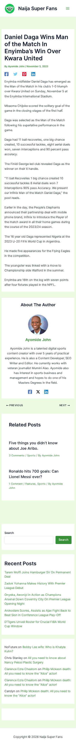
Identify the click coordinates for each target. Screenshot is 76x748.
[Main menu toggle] (67, 8)
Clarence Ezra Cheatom (20, 669)
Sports (31, 455)
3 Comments (17, 455)
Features (30, 483)
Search (9, 532)
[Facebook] (6, 74)
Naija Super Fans (37, 8)
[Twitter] (15, 74)
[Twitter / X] (38, 392)
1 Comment (16, 483)
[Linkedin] (33, 74)
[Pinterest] (24, 74)
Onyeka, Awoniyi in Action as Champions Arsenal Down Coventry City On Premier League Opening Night (37, 599)
